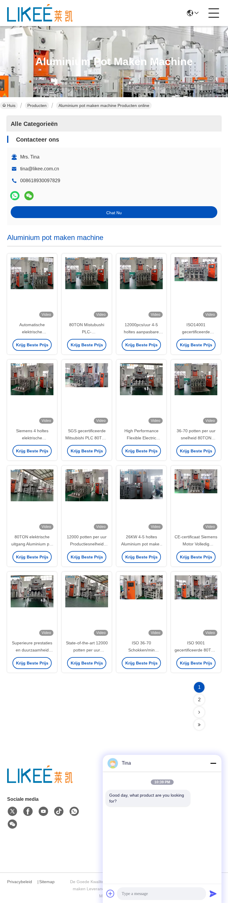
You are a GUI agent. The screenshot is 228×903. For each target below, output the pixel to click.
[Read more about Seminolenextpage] (199, 712)
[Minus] (213, 763)
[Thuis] (39, 781)
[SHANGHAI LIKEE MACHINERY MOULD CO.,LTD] (39, 13)
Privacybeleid (19, 881)
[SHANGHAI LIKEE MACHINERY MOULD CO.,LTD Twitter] (12, 811)
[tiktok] (58, 811)
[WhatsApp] (15, 195)
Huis (11, 105)
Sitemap (47, 881)
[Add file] (110, 893)
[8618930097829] (74, 811)
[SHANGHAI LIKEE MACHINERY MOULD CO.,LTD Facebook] (28, 811)
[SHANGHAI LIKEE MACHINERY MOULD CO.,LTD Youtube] (43, 811)
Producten (37, 105)
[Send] (213, 893)
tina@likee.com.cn (39, 168)
